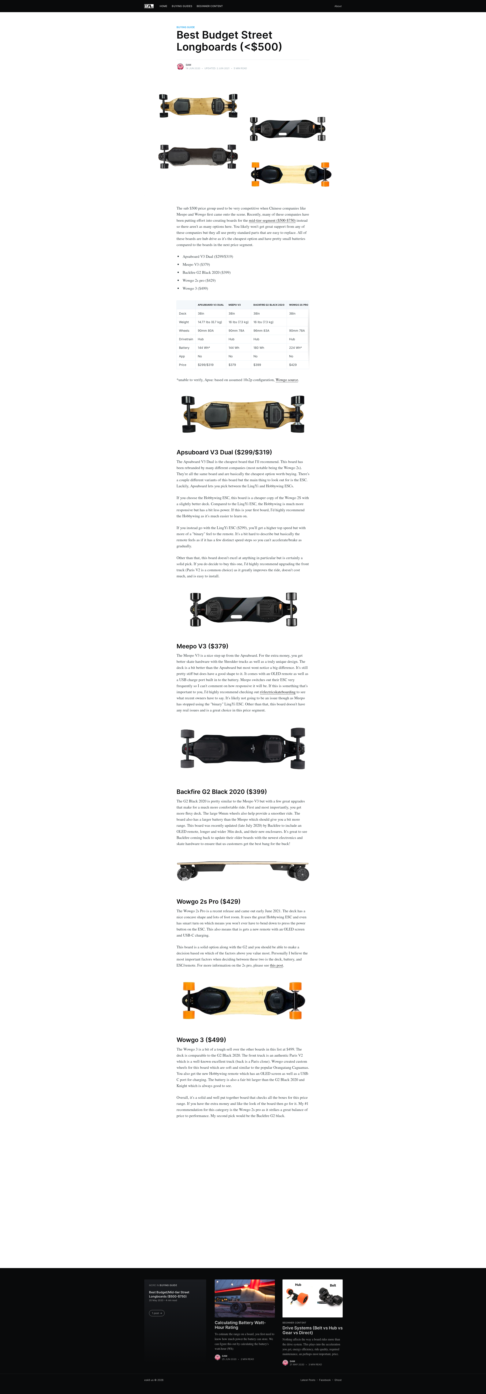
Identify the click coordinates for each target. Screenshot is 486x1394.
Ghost (338, 1379)
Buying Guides (182, 6)
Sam (188, 64)
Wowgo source (287, 379)
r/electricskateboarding (278, 691)
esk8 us (149, 1379)
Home (163, 6)
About (338, 6)
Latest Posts (308, 1379)
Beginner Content (210, 6)
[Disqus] (243, 1201)
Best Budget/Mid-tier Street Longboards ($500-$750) (169, 1294)
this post (276, 965)
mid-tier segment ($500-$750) (272, 220)
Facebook (325, 1379)
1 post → (157, 1313)
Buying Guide (186, 27)
